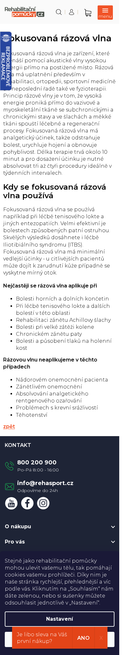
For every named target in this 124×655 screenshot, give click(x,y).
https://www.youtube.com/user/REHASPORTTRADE (11, 503)
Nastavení (59, 619)
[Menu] (105, 12)
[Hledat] (58, 12)
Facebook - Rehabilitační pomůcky (27, 503)
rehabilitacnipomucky (43, 503)
